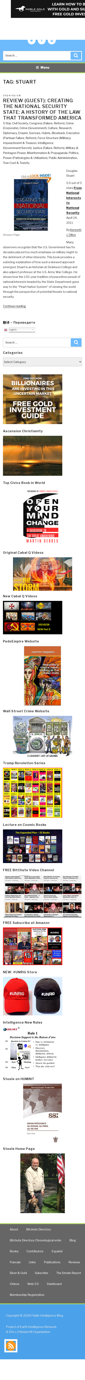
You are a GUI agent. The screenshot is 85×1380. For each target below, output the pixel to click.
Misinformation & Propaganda (47, 153)
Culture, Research (60, 128)
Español (57, 1251)
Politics (73, 153)
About (14, 1229)
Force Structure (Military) (54, 138)
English (12, 329)
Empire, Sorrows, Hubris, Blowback (41, 133)
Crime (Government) (33, 128)
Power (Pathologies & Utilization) (25, 158)
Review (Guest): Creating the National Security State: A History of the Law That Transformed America (42, 109)
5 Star (7, 123)
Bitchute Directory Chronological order (35, 1240)
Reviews (74, 1262)
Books (14, 1251)
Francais (15, 1262)
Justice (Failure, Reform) (48, 148)
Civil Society (20, 123)
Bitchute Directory (38, 1229)
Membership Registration (27, 1295)
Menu (45, 67)
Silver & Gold (18, 1273)
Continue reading (14, 306)
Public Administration (63, 158)
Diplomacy (10, 133)
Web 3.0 (33, 1284)
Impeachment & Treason (19, 143)
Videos (14, 1284)
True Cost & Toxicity (16, 163)
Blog (72, 1240)
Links (32, 1262)
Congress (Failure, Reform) (47, 123)
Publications (52, 1262)
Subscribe (41, 1273)
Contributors (34, 1251)
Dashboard (54, 1284)
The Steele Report (68, 1273)
